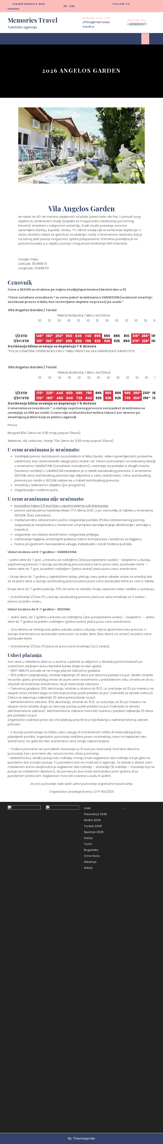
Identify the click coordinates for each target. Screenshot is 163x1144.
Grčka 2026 (92, 820)
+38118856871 (136, 24)
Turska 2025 (93, 826)
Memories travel (33, 20)
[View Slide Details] (81, 145)
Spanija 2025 (94, 832)
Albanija (90, 862)
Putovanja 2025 (95, 814)
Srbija (88, 868)
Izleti (87, 808)
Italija (88, 838)
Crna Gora (92, 856)
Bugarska (91, 850)
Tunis (88, 844)
